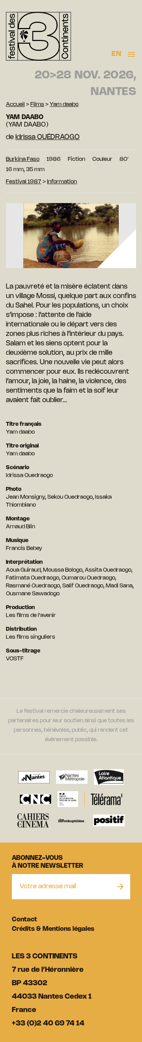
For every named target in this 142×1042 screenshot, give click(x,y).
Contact (24, 920)
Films (37, 104)
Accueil (15, 104)
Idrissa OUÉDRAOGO (47, 137)
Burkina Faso (22, 159)
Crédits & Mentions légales (53, 929)
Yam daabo (64, 104)
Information (62, 182)
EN (116, 54)
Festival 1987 (23, 182)
